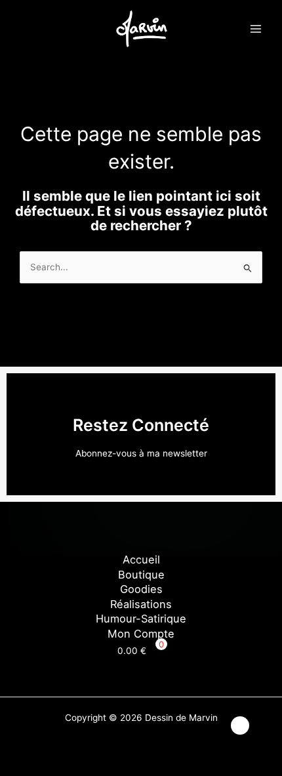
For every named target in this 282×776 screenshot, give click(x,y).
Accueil (141, 559)
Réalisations (141, 604)
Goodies (141, 589)
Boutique (141, 574)
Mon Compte (141, 633)
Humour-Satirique (141, 618)
